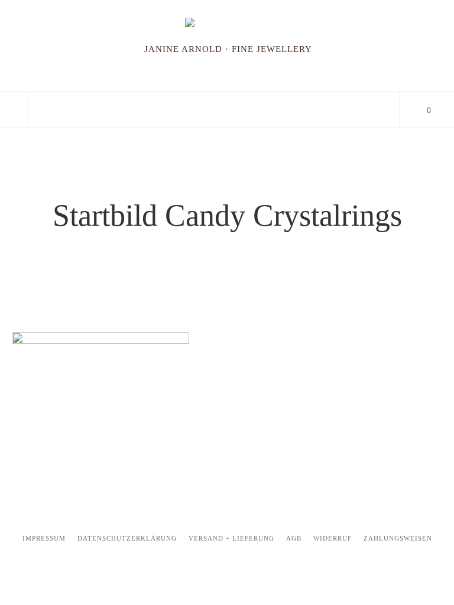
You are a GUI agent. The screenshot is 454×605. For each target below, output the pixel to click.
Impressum (44, 538)
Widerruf (332, 538)
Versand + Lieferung (231, 538)
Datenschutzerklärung (127, 538)
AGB (293, 538)
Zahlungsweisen (398, 538)
